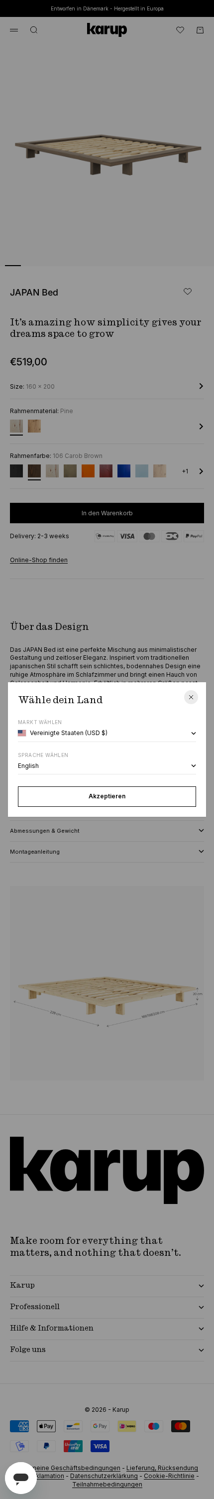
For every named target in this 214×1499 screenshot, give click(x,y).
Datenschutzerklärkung (104, 1476)
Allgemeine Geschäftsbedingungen (68, 1468)
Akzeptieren (107, 796)
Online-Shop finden (39, 560)
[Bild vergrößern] (190, 252)
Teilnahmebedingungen (107, 1484)
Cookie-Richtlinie (169, 1476)
